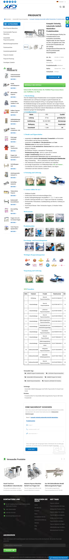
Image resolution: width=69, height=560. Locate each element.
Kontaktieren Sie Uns (39, 516)
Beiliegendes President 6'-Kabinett (58, 509)
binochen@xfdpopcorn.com (13, 516)
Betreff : (42, 419)
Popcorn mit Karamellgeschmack (58, 515)
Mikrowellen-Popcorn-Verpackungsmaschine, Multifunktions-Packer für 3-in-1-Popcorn (15, 93)
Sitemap (36, 523)
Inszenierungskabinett (9, 51)
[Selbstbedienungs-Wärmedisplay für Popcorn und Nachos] (6, 121)
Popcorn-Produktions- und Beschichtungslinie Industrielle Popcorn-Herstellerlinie (15, 129)
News (35, 513)
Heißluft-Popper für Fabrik (54, 377)
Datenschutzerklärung (40, 519)
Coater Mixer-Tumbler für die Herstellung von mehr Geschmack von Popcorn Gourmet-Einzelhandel (15, 102)
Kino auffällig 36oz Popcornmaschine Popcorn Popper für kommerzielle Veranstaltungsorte (15, 210)
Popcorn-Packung (8, 59)
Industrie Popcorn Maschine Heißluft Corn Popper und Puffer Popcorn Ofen (32, 485)
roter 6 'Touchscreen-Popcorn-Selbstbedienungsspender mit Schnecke (15, 147)
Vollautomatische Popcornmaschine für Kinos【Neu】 (15, 75)
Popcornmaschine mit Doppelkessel (58, 506)
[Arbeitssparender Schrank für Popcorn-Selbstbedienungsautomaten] (6, 174)
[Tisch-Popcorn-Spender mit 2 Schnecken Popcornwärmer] (6, 228)
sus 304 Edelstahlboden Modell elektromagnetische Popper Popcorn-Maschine (54, 485)
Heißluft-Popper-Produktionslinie (35, 373)
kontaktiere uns (53, 77)
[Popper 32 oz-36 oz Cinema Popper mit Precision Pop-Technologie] (6, 219)
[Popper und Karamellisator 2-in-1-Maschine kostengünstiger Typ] (6, 156)
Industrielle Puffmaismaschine (35, 377)
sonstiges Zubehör (9, 62)
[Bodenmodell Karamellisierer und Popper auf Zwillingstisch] (6, 201)
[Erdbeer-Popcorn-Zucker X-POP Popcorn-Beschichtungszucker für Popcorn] (6, 112)
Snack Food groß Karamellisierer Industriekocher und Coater (12, 485)
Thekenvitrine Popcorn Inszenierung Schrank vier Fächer (14, 192)
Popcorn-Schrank (54, 503)
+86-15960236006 (11, 509)
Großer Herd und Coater (56, 518)
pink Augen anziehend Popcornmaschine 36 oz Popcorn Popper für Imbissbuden (15, 138)
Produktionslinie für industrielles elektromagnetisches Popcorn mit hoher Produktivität (44, 397)
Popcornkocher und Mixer (57, 521)
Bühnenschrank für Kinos (57, 530)
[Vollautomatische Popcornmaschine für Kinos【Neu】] (6, 76)
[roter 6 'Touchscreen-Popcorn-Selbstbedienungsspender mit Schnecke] (6, 147)
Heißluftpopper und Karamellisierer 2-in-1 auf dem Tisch (15, 165)
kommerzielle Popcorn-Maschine (10, 33)
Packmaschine (7, 47)
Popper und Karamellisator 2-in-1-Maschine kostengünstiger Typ (15, 156)
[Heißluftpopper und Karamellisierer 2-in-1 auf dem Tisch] (6, 165)
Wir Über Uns (37, 507)
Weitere (13, 79)
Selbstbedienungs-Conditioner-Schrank (58, 527)
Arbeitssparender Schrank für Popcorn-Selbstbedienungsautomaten (15, 174)
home (36, 505)
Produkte (36, 510)
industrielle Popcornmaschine (20, 19)
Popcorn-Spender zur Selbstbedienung (58, 524)
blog (35, 526)
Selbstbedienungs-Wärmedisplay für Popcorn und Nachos (15, 120)
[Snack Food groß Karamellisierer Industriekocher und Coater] (12, 472)
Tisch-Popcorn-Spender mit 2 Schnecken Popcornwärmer (15, 228)
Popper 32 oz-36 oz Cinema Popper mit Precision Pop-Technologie (15, 219)
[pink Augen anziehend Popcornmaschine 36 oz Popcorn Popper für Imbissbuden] (6, 138)
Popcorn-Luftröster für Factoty (52, 381)
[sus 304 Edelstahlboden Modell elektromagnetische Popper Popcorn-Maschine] (54, 472)
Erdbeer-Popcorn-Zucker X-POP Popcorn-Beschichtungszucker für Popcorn (15, 111)
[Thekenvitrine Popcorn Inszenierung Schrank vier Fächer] (6, 192)
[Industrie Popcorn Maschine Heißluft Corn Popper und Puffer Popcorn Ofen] (33, 472)
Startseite (8, 19)
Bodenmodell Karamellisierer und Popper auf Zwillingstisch (15, 201)
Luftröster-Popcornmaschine (55, 373)
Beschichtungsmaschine (10, 43)
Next (64, 459)
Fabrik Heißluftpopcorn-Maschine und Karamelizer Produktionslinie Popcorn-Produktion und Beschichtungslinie (15, 84)
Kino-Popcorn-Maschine (10, 28)
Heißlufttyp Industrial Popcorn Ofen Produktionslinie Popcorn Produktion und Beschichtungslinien (15, 183)
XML (35, 529)
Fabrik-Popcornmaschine (33, 381)
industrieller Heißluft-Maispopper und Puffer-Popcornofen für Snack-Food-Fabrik (44, 390)
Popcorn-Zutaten (8, 55)
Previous (61, 459)
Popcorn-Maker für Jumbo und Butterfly (58, 512)
